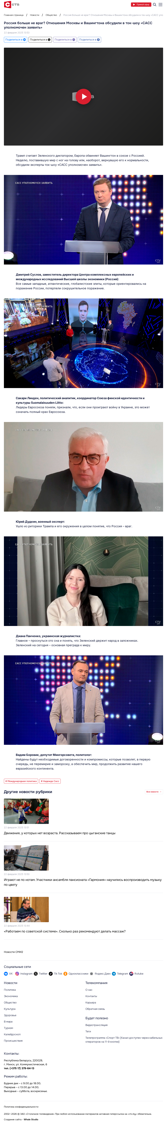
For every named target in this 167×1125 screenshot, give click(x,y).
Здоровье (10, 1015)
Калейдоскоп (12, 1034)
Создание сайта (13, 1119)
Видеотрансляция (96, 1025)
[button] (83, 97)
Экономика (11, 996)
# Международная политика (21, 781)
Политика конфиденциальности (21, 1106)
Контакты (91, 996)
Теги (88, 1031)
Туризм (8, 1028)
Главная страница (13, 15)
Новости (34, 15)
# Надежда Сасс (50, 781)
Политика (10, 990)
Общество (51, 15)
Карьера (90, 1002)
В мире (8, 1021)
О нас (88, 990)
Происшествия (13, 1040)
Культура (9, 1009)
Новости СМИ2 (13, 952)
